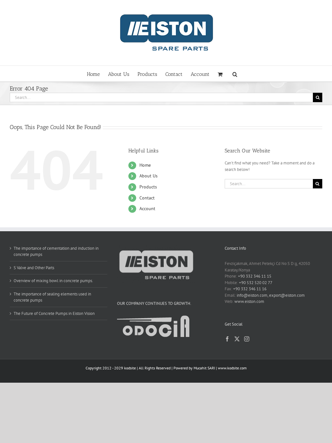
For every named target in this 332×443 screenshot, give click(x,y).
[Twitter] (237, 338)
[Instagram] (246, 338)
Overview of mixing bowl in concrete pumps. (53, 280)
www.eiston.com (249, 301)
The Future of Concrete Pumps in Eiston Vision (54, 313)
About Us (148, 176)
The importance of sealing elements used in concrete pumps (52, 297)
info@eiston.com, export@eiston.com (271, 295)
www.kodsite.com (232, 367)
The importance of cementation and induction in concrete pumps (56, 251)
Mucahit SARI (204, 367)
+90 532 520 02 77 (255, 282)
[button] (234, 73)
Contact (147, 198)
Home (145, 165)
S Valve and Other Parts (34, 267)
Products (148, 187)
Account (147, 208)
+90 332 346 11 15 (254, 276)
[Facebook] (227, 338)
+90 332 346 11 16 (250, 289)
